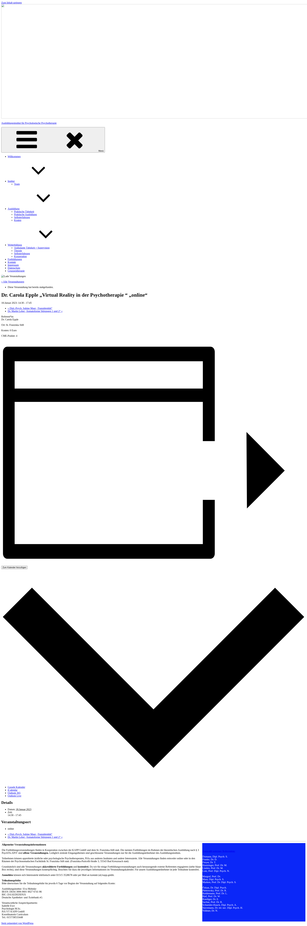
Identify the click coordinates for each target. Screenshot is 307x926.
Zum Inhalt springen (11, 2)
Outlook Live (14, 795)
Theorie (18, 250)
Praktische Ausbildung (25, 214)
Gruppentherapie (16, 270)
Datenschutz (14, 268)
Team (17, 184)
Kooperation (20, 256)
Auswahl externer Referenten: (218, 851)
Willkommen (14, 156)
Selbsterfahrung (22, 217)
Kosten (17, 220)
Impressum (13, 265)
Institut (11, 181)
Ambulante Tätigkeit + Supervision (32, 247)
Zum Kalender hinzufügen (14, 567)
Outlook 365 (14, 793)
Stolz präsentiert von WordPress (17, 923)
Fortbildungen (15, 259)
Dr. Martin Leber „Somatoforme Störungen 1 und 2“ (35, 311)
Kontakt (12, 262)
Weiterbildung (15, 245)
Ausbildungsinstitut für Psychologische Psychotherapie (29, 123)
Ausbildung (14, 208)
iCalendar (12, 790)
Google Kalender (16, 787)
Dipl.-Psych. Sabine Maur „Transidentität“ (30, 308)
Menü (101, 151)
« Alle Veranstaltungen (12, 281)
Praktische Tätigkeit (24, 211)
